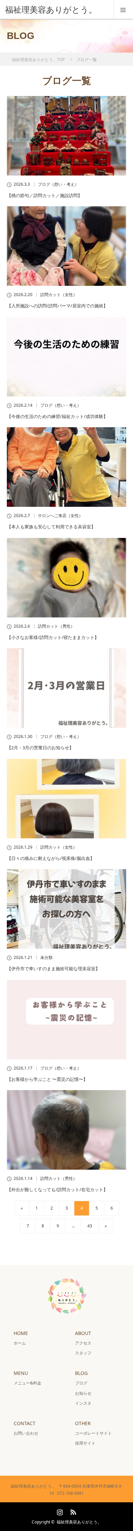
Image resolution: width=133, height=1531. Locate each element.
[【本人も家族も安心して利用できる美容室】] (66, 467)
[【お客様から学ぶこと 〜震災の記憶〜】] (66, 1019)
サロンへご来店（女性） (60, 516)
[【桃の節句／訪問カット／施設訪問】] (66, 136)
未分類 (46, 958)
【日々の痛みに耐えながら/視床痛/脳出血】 (50, 858)
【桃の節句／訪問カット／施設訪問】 (44, 195)
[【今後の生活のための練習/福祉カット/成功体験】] (66, 356)
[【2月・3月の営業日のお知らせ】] (66, 688)
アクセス (83, 1343)
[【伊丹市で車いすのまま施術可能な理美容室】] (66, 909)
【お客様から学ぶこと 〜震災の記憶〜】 (47, 1079)
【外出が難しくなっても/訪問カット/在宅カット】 (57, 1189)
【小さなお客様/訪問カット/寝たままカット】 (53, 637)
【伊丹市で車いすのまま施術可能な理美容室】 (53, 968)
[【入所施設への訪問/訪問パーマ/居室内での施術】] (66, 246)
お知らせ (83, 1393)
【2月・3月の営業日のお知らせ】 (40, 747)
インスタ (83, 1403)
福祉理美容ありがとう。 (79, 1522)
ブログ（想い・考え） (58, 184)
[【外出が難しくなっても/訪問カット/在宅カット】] (66, 1130)
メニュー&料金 (27, 1383)
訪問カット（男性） (56, 626)
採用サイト (85, 1443)
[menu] (123, 9)
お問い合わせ (26, 1433)
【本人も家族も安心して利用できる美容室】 (51, 527)
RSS (72, 1511)
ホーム (20, 1343)
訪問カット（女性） (58, 295)
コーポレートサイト (93, 1433)
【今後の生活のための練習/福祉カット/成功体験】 (57, 416)
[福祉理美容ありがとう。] (56, 9)
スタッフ (83, 1353)
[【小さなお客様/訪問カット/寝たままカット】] (66, 577)
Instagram (59, 1511)
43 (89, 1226)
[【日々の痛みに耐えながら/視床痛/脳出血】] (66, 798)
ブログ (81, 1383)
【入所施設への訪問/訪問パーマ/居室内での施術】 (57, 306)
